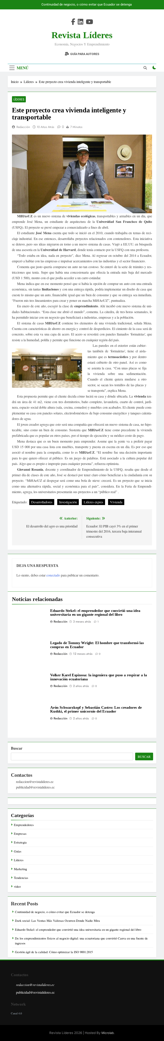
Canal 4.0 (16, 1013)
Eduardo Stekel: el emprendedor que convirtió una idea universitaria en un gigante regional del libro (95, 612)
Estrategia (20, 842)
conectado (53, 575)
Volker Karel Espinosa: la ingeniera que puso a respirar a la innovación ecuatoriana (98, 677)
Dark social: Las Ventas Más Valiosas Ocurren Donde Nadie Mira (57, 920)
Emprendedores (24, 825)
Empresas (20, 833)
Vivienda (116, 502)
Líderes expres (93, 502)
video (17, 886)
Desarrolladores (41, 502)
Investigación (68, 502)
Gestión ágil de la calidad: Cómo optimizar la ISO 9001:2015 (54, 952)
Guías (17, 851)
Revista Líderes (82, 35)
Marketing (20, 869)
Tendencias (21, 877)
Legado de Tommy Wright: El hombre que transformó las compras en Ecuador (97, 645)
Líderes (18, 99)
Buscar (16, 748)
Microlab (107, 1033)
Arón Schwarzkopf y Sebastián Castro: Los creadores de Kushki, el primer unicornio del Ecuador (96, 709)
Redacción (23, 127)
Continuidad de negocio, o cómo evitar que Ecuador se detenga (86, 4)
